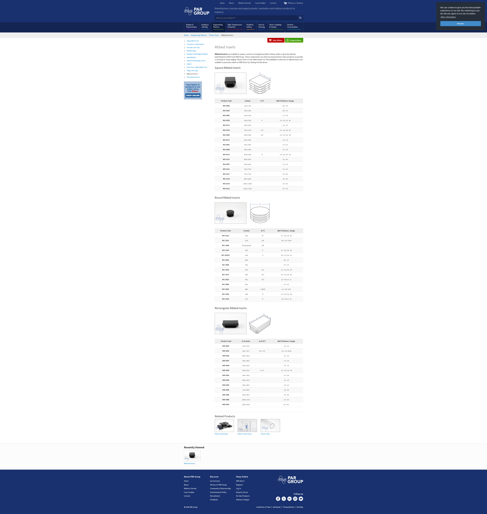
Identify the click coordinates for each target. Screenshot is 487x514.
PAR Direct (240, 481)
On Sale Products (243, 496)
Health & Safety (250, 25)
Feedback (214, 499)
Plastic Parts (214, 35)
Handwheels (191, 57)
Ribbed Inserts (192, 74)
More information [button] (448, 17)
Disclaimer (277, 507)
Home (222, 3)
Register (239, 485)
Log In (238, 488)
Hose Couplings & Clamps (275, 25)
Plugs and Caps (192, 70)
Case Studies (260, 3)
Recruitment (215, 496)
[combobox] (259, 17)
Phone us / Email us (295, 3)
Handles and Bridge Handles (197, 54)
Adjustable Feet (193, 41)
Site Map (300, 507)
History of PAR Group (218, 485)
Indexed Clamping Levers (196, 60)
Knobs (189, 64)
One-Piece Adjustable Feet (197, 67)
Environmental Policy (218, 492)
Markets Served (244, 3)
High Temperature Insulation (235, 25)
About (231, 3)
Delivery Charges (242, 499)
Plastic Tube (265, 434)
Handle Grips (191, 51)
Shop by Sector (242, 492)
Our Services (215, 481)
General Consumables (292, 25)
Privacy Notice (288, 507)
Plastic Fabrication (245, 434)
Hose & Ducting (261, 25)
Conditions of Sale (263, 507)
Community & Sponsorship (220, 488)
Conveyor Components (195, 44)
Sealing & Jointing (204, 25)
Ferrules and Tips (193, 47)
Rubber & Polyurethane (191, 25)
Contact (273, 3)
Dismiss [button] (460, 24)
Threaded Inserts (193, 77)
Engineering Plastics (218, 25)
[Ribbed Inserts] (192, 455)
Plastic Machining (221, 434)
